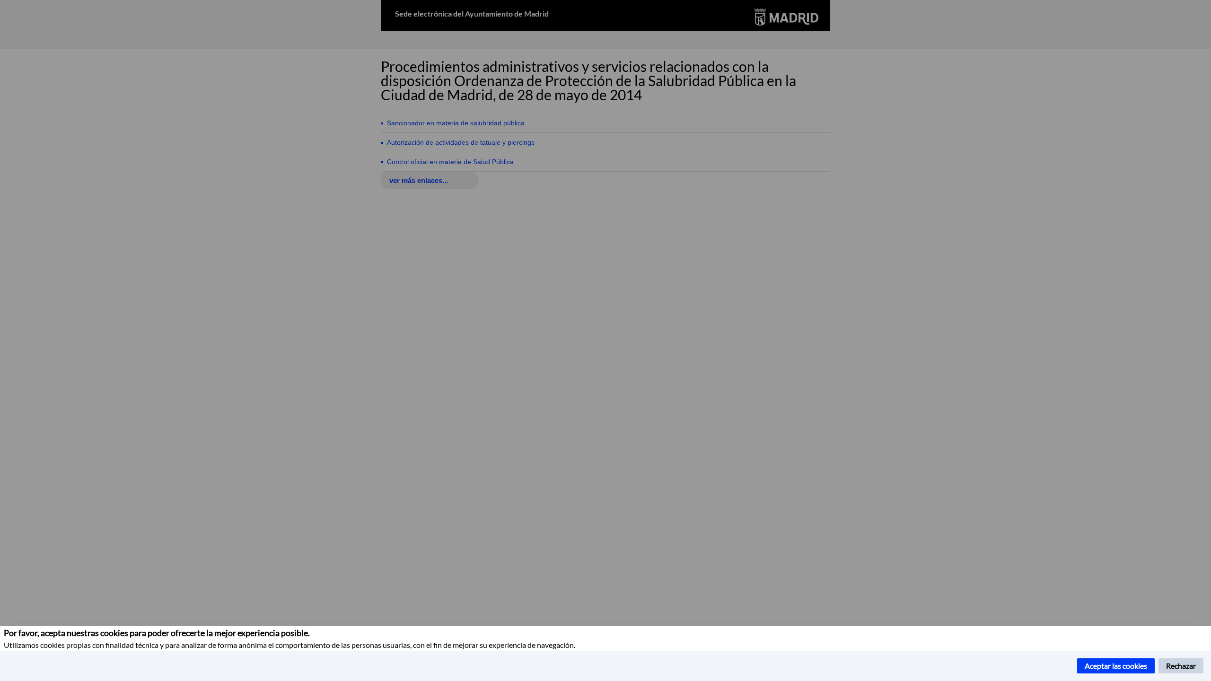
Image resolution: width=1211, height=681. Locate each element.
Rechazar (1181, 665)
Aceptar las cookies (1116, 665)
